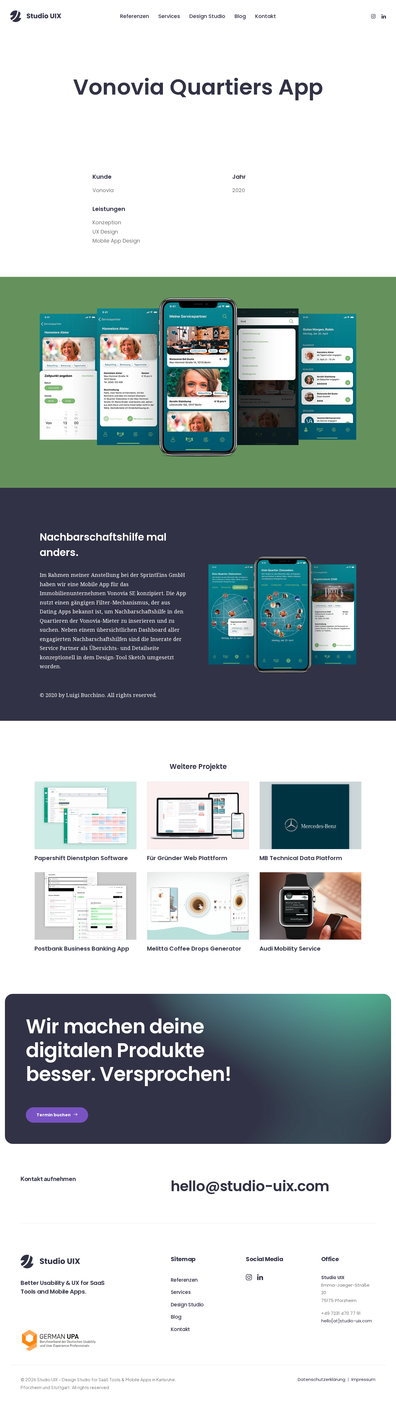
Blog (240, 16)
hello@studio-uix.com (250, 1186)
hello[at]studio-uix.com (346, 1321)
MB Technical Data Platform (300, 858)
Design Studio (207, 16)
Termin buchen (54, 1115)
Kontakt (265, 16)
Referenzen (134, 16)
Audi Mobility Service (290, 949)
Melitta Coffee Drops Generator (194, 949)
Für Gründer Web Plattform (187, 858)
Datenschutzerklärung (321, 1379)
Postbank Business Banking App (81, 949)
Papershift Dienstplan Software (81, 858)
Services (169, 16)
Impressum (363, 1379)
